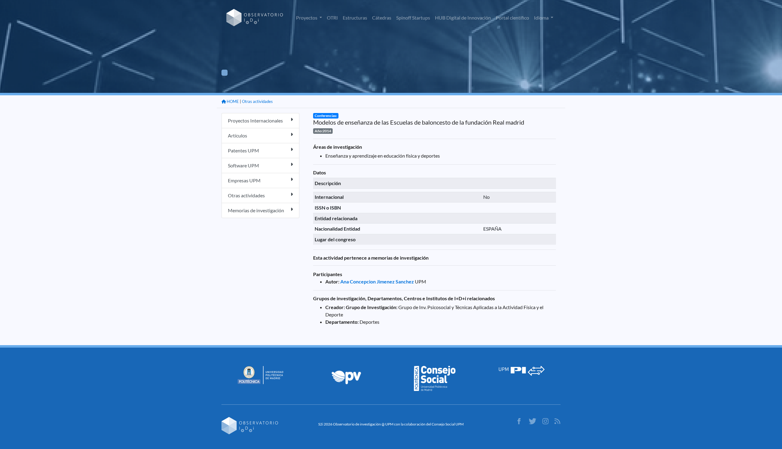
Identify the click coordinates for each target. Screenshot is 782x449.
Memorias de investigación (256, 210)
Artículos (237, 135)
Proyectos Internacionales (255, 120)
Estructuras (355, 17)
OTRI (332, 17)
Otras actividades (257, 101)
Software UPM (243, 165)
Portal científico (512, 17)
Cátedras (381, 17)
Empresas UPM (244, 180)
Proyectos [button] (307, 17)
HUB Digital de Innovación (463, 17)
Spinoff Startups (413, 17)
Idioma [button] (542, 17)
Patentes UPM (243, 150)
